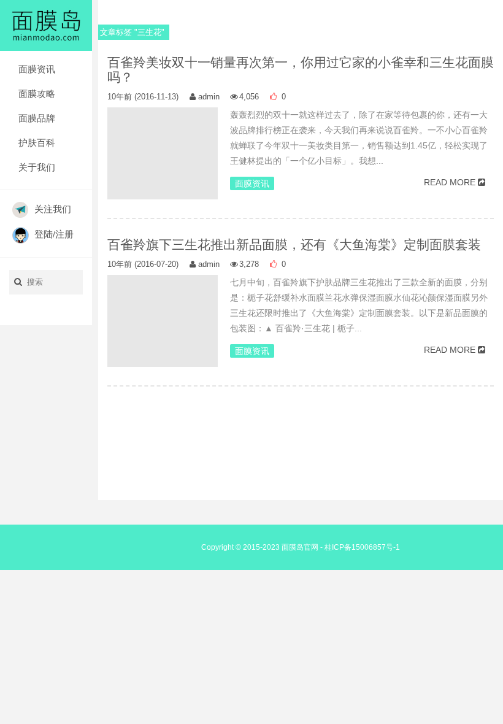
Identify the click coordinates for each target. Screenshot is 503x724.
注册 (64, 234)
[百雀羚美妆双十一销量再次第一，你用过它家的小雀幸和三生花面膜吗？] (162, 162)
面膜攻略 (36, 93)
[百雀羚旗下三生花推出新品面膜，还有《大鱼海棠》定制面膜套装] (162, 330)
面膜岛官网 (300, 547)
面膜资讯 (36, 69)
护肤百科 (36, 142)
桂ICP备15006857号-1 (362, 547)
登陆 (43, 234)
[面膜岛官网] (46, 24)
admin (209, 96)
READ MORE (449, 182)
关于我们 (36, 167)
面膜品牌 (36, 118)
